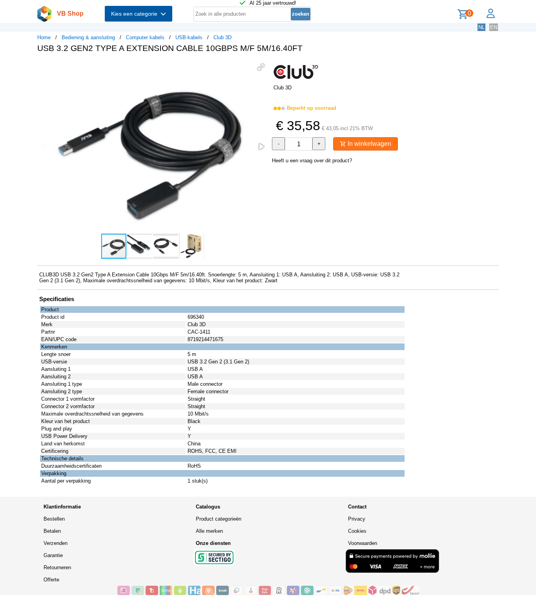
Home (44, 37)
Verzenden (55, 543)
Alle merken (209, 531)
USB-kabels (188, 37)
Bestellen (54, 519)
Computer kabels (145, 37)
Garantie (53, 555)
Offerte (51, 580)
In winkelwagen (368, 143)
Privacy (356, 519)
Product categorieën (218, 519)
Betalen (52, 531)
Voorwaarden (362, 543)
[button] (261, 67)
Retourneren (57, 567)
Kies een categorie (135, 14)
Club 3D (222, 37)
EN (493, 27)
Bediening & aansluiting (88, 37)
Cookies (357, 531)
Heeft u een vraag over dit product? (312, 160)
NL (481, 27)
